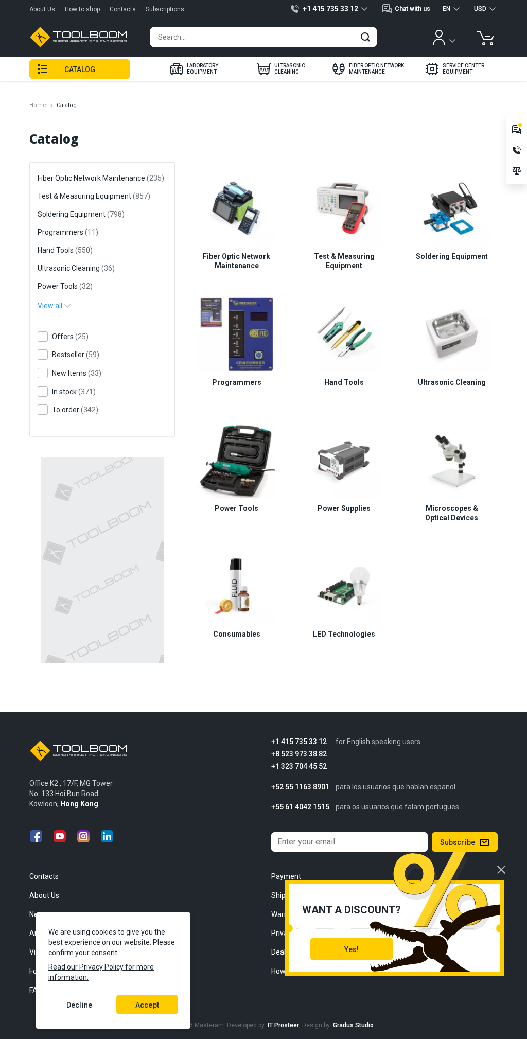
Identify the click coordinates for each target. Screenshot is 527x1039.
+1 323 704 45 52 (299, 766)
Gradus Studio (353, 1025)
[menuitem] (193, 69)
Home (37, 105)
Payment (286, 876)
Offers (70, 336)
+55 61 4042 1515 (300, 807)
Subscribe (457, 842)
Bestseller (75, 354)
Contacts (123, 9)
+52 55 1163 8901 (300, 787)
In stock (74, 392)
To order (75, 410)
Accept (147, 1005)
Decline (79, 1005)
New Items (76, 373)
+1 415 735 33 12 (299, 742)
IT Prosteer (283, 1025)
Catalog (80, 69)
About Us (42, 9)
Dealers (283, 952)
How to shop (82, 9)
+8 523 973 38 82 (299, 754)
